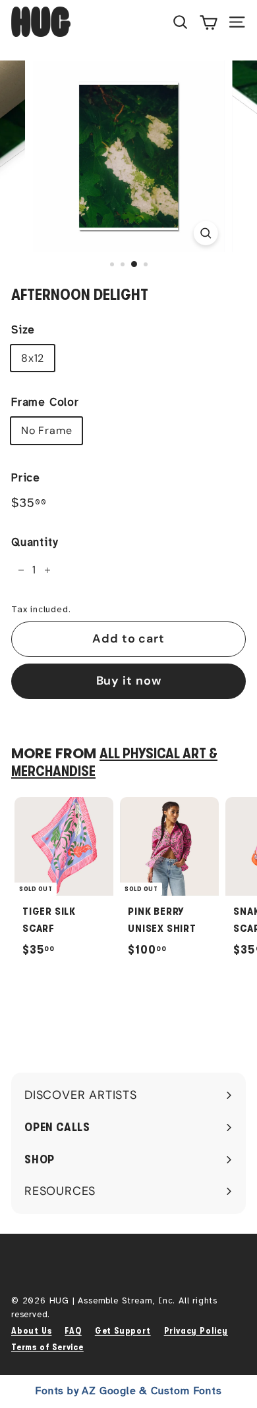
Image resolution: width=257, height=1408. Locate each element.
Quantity (34, 542)
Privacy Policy (196, 1331)
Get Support (123, 1331)
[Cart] (208, 22)
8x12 (32, 358)
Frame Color (45, 402)
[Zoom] (205, 233)
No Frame (46, 430)
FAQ (73, 1331)
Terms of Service (47, 1347)
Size (23, 330)
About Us (31, 1331)
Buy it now (128, 681)
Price (25, 478)
